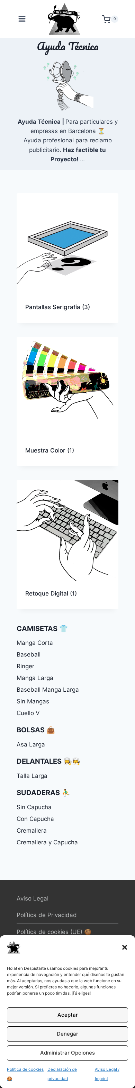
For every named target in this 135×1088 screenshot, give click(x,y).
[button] (124, 947)
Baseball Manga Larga (48, 689)
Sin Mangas (33, 701)
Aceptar (67, 1014)
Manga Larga (35, 677)
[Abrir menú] (23, 19)
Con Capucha (35, 818)
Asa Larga (31, 744)
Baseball (28, 654)
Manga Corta (35, 642)
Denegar (67, 1033)
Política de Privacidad (47, 915)
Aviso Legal (32, 898)
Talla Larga (32, 775)
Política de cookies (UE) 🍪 (54, 931)
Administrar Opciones (67, 1052)
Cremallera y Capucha (47, 842)
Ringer (25, 666)
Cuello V (28, 713)
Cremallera (32, 830)
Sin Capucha (34, 807)
